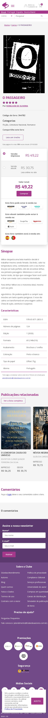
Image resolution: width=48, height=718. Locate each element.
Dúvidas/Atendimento (10, 572)
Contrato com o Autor (10, 601)
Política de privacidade (37, 572)
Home (7, 25)
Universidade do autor (36, 587)
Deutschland (29, 12)
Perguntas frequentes (10, 618)
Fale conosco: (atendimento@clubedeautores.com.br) (24, 623)
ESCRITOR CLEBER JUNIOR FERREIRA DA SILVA (13, 461)
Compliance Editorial (36, 577)
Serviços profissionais (36, 582)
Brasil (3, 12)
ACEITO (37, 701)
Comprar (24, 193)
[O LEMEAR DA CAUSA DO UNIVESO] (16, 428)
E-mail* (5, 541)
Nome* (5, 531)
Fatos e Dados (7, 591)
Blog (3, 582)
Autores (4, 577)
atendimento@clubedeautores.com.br (16, 378)
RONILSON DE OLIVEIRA (17, 106)
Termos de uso (7, 596)
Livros (14, 25)
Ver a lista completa (13, 400)
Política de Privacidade (13, 709)
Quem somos (7, 587)
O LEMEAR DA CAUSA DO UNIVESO (13, 454)
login (9, 494)
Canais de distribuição (36, 596)
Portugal (11, 12)
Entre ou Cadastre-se (32, 6)
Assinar (9, 554)
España (19, 12)
